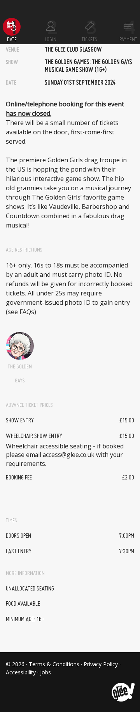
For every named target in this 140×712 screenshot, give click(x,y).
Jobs (45, 672)
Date (12, 39)
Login (50, 39)
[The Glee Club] (122, 686)
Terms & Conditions (54, 664)
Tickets (89, 39)
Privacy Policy (101, 664)
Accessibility (21, 672)
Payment (128, 39)
